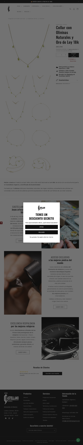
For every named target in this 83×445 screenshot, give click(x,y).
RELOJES (41, 232)
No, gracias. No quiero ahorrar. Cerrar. (41, 237)
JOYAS (41, 227)
